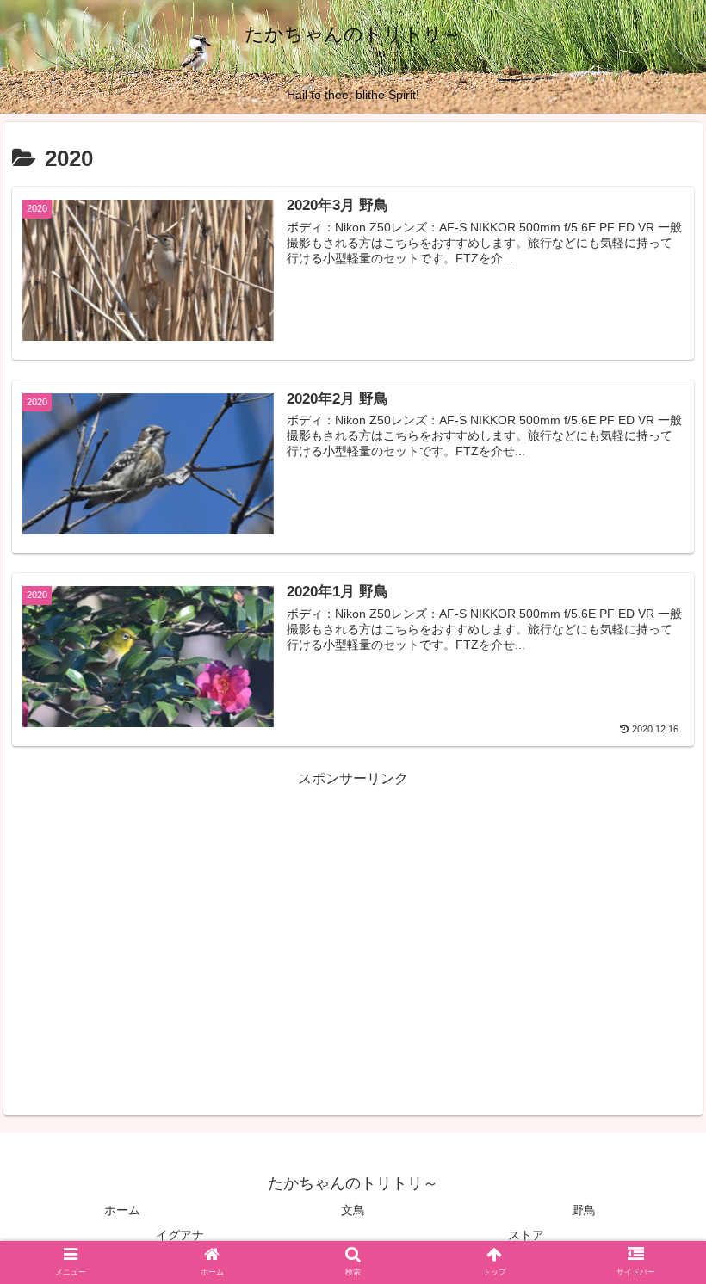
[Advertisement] (353, 912)
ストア (526, 1235)
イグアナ (180, 1235)
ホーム (122, 1210)
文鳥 (353, 1210)
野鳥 (584, 1210)
